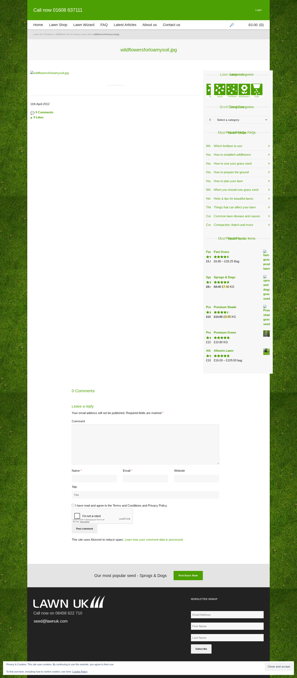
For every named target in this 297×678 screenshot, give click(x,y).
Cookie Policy (79, 671)
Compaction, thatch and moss (233, 224)
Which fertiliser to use (228, 146)
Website (179, 470)
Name (76, 470)
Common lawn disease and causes (237, 216)
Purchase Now (188, 575)
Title (74, 487)
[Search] (232, 24)
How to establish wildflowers (232, 154)
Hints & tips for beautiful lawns (233, 198)
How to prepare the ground (231, 172)
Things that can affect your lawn (235, 207)
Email (126, 470)
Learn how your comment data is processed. (154, 539)
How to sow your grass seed (233, 163)
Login (258, 10)
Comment (78, 421)
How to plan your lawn (228, 181)
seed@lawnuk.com (51, 621)
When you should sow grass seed (236, 189)
